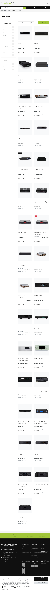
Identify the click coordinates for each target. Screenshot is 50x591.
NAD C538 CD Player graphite (39, 138)
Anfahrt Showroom (25, 551)
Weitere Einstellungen (6, 589)
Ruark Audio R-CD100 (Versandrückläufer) (23, 296)
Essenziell (6, 586)
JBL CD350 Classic (38, 106)
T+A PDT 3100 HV (38, 358)
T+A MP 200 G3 (38, 295)
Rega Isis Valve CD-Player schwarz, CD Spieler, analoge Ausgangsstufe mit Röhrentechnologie (41, 201)
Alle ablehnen (41, 580)
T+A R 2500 (20, 390)
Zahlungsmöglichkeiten (36, 552)
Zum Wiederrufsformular (35, 550)
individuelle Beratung (16, 535)
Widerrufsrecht (34, 548)
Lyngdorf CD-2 (21, 138)
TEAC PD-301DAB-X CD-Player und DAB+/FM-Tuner (41, 422)
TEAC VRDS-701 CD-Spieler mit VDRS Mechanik (24, 453)
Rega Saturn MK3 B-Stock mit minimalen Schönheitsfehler (40, 233)
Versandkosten (21, 52)
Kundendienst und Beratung (45, 547)
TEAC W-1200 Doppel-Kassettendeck (23, 485)
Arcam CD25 (21, 43)
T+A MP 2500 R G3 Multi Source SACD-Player (23, 359)
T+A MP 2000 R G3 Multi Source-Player (40, 327)
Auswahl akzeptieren (41, 582)
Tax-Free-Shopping (35, 557)
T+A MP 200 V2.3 (22, 327)
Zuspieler (13, 10)
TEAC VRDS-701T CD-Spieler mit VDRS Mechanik (41, 453)
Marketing (19, 586)
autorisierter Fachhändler (41, 535)
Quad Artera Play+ (38, 169)
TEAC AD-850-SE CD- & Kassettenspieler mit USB (40, 390)
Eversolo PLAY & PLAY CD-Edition (24, 107)
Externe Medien (26, 586)
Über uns (23, 548)
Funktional (24, 587)
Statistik (12, 586)
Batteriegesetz (25, 549)
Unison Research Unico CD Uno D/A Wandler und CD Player (24, 517)
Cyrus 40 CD (21, 75)
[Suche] (24, 8)
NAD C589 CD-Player (23, 169)
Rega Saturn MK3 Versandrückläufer (22, 264)
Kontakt (23, 546)
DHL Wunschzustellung (8, 587)
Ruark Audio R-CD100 (39, 264)
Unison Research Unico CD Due (41, 485)
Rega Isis (20, 201)
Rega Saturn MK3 (22, 232)
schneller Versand (5, 534)
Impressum (33, 546)
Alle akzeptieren (41, 577)
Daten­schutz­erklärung (14, 584)
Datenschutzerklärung (26, 552)
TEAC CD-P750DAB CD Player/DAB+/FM (23, 422)
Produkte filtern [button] (44, 22)
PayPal (17, 587)
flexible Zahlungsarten (29, 535)
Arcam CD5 (37, 43)
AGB (32, 554)
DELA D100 (37, 75)
